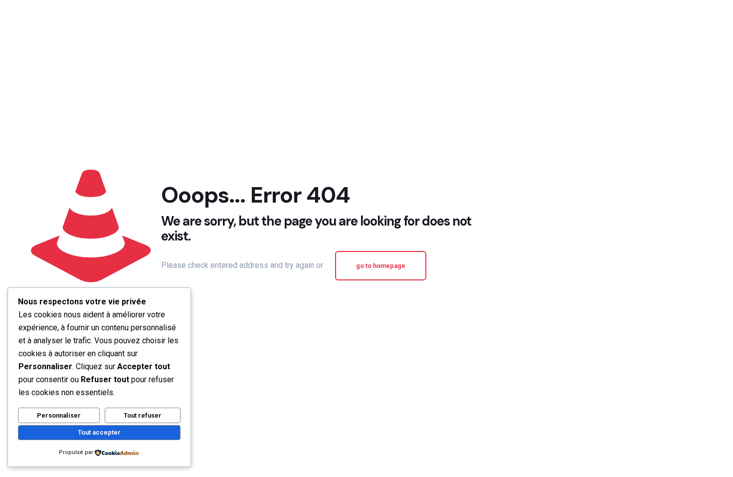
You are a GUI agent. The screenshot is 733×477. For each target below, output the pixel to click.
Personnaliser (59, 415)
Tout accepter (99, 432)
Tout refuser (143, 415)
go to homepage (380, 265)
